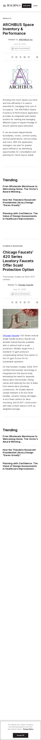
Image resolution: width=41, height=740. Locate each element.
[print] (37, 57)
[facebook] (12, 57)
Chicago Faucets (25, 285)
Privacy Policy (28, 729)
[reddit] (24, 57)
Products (7, 18)
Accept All (20, 735)
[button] (4, 5)
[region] (20, 730)
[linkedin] (16, 57)
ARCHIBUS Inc (26, 39)
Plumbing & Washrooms (13, 246)
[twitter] (20, 57)
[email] (29, 57)
